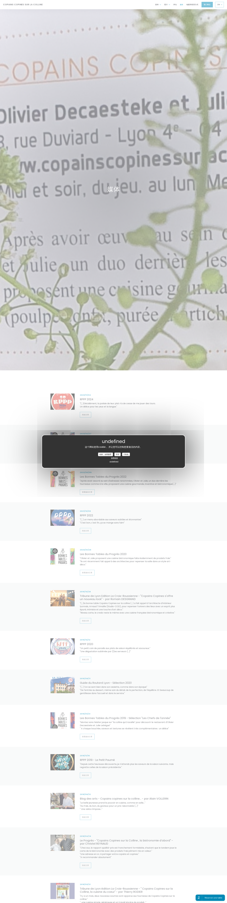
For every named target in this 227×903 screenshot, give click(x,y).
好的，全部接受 (105, 454)
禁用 (117, 454)
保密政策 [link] (114, 458)
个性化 (125, 454)
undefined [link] (114, 461)
